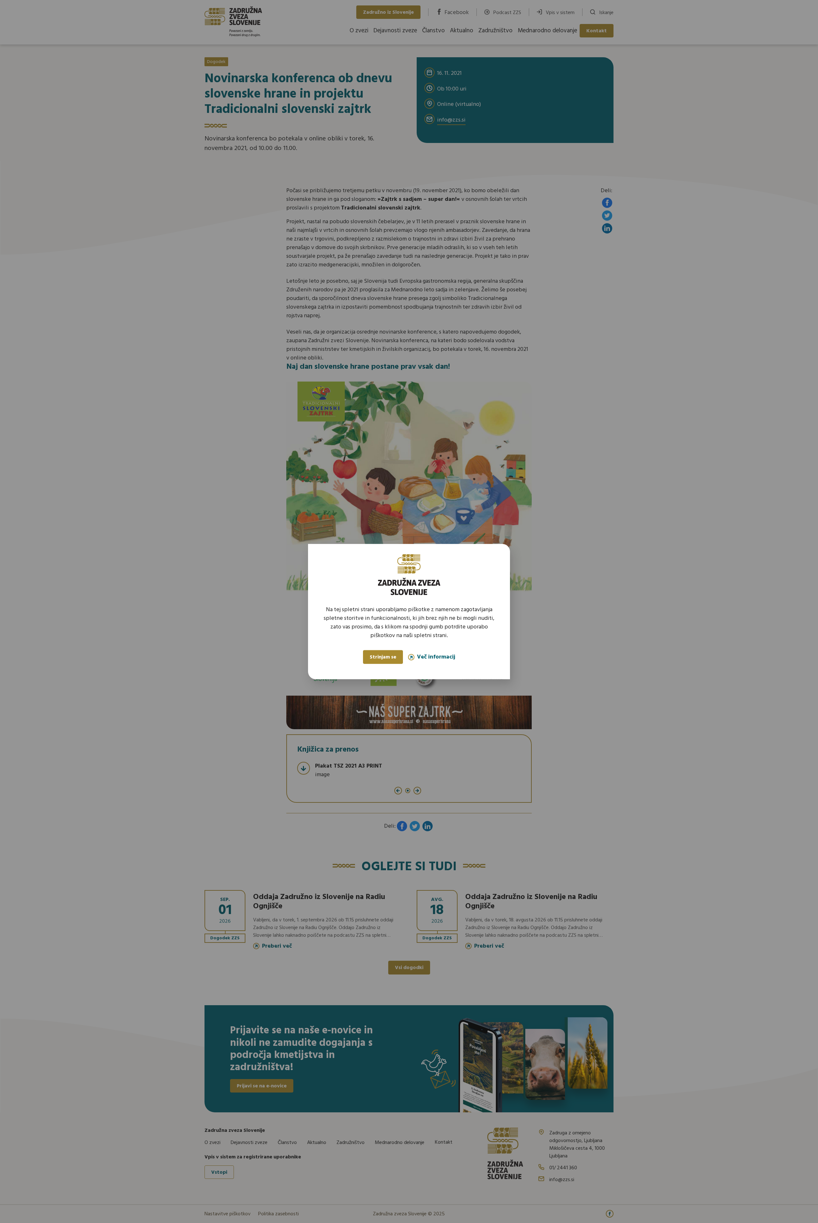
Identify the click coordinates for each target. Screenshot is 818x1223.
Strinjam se (383, 657)
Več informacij (436, 657)
